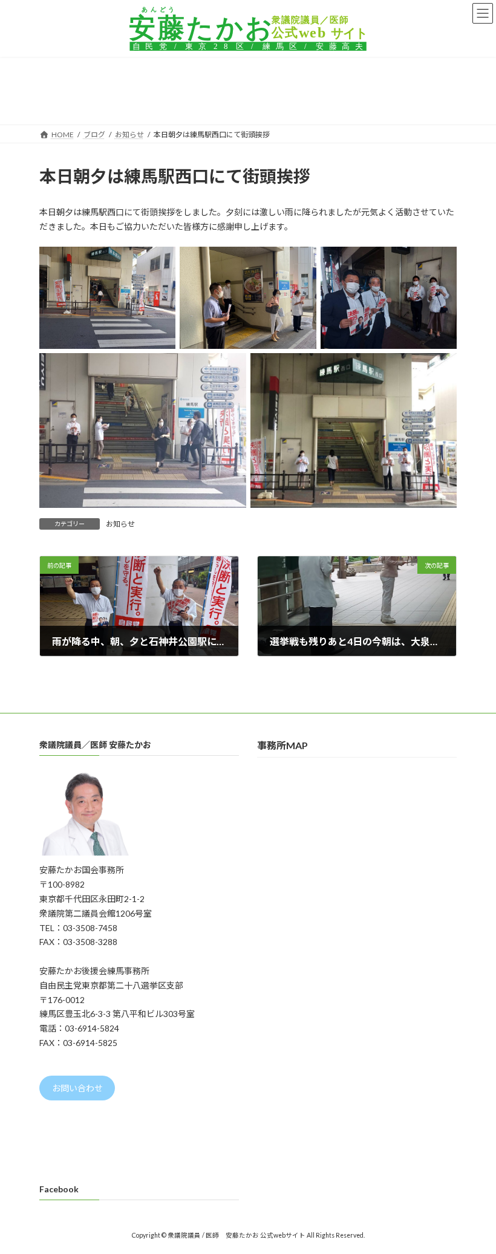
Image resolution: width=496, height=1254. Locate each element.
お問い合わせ (77, 1088)
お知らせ (120, 523)
